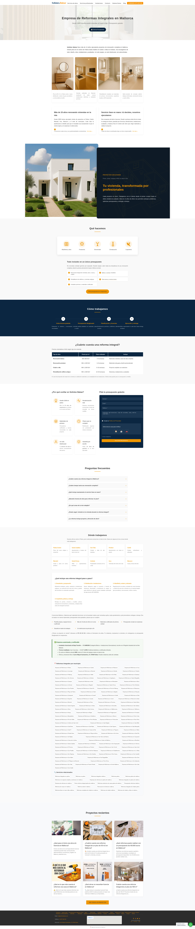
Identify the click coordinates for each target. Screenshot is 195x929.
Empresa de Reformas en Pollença (63, 674)
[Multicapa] (72, 913)
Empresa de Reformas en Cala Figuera (106, 726)
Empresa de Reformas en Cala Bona (64, 726)
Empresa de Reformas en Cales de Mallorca (99, 740)
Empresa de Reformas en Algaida (109, 691)
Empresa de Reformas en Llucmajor (64, 671)
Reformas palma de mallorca (132, 776)
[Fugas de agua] (64, 912)
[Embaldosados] (112, 913)
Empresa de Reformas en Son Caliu (130, 764)
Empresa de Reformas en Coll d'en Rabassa (87, 750)
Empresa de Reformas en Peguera (110, 729)
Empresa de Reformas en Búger (84, 712)
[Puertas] (133, 913)
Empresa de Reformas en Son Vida (63, 764)
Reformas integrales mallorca (98, 776)
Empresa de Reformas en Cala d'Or (85, 688)
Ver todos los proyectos (97, 902)
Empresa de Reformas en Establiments (110, 750)
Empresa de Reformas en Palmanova (130, 688)
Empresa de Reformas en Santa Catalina (65, 743)
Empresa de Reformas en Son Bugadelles (98, 757)
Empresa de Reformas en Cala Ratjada (99, 723)
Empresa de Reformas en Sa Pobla (107, 674)
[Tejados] (112, 912)
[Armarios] (137, 912)
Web (131, 921)
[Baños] (86, 912)
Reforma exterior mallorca (84, 786)
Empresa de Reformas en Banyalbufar (64, 716)
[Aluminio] (133, 912)
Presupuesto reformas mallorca (131, 783)
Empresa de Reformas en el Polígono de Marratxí (67, 761)
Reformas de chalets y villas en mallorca (127, 790)
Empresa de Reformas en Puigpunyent (107, 712)
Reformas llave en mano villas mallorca (64, 790)
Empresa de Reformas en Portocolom (109, 719)
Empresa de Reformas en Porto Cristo (130, 716)
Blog (124, 3)
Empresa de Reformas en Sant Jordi (130, 747)
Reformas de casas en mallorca (62, 786)
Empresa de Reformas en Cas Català (64, 767)
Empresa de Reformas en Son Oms (130, 757)
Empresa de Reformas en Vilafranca (130, 709)
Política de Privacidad (115, 421)
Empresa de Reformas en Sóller (85, 674)
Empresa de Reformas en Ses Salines (130, 705)
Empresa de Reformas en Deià (131, 695)
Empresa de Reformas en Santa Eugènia (65, 705)
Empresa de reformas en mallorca (63, 783)
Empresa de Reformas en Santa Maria (130, 702)
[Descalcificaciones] (72, 912)
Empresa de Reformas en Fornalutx (130, 712)
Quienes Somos (116, 3)
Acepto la (112, 421)
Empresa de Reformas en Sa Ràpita (64, 736)
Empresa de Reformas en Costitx (110, 695)
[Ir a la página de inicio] (59, 3)
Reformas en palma (80, 776)
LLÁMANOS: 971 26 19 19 (135, 3)
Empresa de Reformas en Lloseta (85, 698)
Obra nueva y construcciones (109, 279)
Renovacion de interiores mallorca (105, 786)
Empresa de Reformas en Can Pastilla (64, 750)
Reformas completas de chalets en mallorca (87, 790)
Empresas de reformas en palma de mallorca (101, 779)
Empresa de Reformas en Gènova (131, 743)
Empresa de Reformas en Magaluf (84, 685)
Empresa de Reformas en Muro (131, 681)
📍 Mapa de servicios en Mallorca (97, 927)
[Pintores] (118, 913)
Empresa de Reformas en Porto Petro (130, 719)
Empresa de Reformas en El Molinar (87, 743)
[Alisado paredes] (128, 912)
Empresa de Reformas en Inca (132, 667)
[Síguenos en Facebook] (133, 918)
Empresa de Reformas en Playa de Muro (88, 733)
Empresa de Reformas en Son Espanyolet (109, 743)
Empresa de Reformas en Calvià (86, 667)
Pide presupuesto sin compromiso (97, 291)
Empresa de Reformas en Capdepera (106, 678)
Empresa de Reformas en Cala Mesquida (129, 726)
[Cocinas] (105, 913)
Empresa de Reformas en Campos (63, 681)
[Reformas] (100, 913)
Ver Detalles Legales (121, 444)
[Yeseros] (122, 913)
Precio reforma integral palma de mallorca (84, 783)
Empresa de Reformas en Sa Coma (110, 733)
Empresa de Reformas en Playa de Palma (65, 691)
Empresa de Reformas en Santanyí (130, 674)
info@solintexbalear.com (63, 916)
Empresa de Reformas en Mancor (108, 716)
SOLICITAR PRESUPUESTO (121, 440)
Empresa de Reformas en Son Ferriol (108, 747)
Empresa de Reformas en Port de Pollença (107, 688)
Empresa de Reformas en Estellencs (87, 716)
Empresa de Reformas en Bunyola (131, 691)
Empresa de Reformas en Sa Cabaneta (129, 761)
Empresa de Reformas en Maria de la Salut (129, 698)
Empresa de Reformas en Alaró (88, 691)
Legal (139, 921)
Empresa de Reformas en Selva (87, 705)
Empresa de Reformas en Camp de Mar (86, 729)
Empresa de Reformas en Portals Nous (64, 733)
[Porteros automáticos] (92, 913)
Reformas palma (115, 776)
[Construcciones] (105, 912)
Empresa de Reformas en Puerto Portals (85, 764)
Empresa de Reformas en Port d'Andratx (129, 685)
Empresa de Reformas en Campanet (64, 695)
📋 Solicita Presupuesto (97, 29)
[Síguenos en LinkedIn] (139, 918)
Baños (103, 272)
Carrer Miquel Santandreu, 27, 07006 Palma (68, 922)
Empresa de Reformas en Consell (87, 695)
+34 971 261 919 (62, 919)
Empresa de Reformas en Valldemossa (107, 709)
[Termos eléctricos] (64, 913)
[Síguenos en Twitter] (137, 918)
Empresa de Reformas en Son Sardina (86, 754)
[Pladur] (122, 912)
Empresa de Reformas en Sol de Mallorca (108, 764)
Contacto (107, 3)
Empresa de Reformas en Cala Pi (63, 729)
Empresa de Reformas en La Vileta (130, 750)
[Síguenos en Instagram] (135, 918)
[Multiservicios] (118, 912)
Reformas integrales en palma (62, 776)
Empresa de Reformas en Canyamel (130, 736)
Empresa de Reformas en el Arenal (63, 685)
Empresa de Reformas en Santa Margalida (129, 678)
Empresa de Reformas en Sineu (63, 709)
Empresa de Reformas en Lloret (106, 698)
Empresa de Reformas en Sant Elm (130, 733)
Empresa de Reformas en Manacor (109, 667)
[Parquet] (128, 913)
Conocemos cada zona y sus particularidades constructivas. (72, 130)
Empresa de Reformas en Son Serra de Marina (97, 736)
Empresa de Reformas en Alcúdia (109, 671)
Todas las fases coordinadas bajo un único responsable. (119, 130)
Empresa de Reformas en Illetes (131, 729)
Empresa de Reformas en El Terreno (64, 747)
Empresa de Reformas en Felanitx (131, 671)
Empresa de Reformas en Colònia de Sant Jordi (66, 723)
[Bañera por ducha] (79, 912)
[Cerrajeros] (100, 912)
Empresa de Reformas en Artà (85, 681)
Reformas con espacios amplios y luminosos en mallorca (68, 779)
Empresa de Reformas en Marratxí (86, 671)
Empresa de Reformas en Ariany (63, 712)
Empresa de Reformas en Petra (85, 702)
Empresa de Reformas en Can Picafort (64, 688)
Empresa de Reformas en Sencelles (108, 705)
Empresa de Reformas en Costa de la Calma (66, 740)
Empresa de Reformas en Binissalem (109, 681)
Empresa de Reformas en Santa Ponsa (106, 685)
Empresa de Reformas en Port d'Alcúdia (87, 719)
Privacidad (135, 921)
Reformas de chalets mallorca (108, 790)
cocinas (108, 272)
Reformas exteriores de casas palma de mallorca (109, 783)
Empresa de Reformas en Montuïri (63, 702)
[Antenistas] (86, 913)
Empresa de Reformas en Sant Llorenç (84, 709)
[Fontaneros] (58, 912)
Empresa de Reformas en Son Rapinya (64, 754)
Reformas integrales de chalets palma (130, 786)
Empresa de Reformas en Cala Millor (130, 723)
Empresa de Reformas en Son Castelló (130, 754)
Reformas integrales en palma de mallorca (129, 779)
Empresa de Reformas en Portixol (86, 747)
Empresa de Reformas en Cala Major (85, 726)
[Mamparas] (79, 913)
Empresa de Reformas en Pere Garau (108, 754)
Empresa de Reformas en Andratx (85, 678)
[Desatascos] (58, 913)
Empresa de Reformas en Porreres (106, 702)
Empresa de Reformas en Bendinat (130, 740)
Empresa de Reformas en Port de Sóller (64, 719)
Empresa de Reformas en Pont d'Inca (100, 761)
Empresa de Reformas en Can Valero (64, 757)
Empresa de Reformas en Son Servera (64, 678)
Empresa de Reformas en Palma (63, 667)
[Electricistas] (92, 912)
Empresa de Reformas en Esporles (63, 698)
